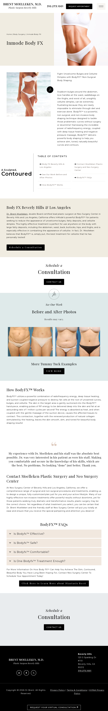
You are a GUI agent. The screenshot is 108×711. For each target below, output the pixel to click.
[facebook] (26, 675)
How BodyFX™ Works (52, 185)
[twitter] (33, 675)
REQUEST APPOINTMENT (79, 6)
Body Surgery (19, 34)
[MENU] (101, 6)
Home (9, 34)
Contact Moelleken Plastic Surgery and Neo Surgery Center (89, 167)
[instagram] (19, 675)
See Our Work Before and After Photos (53, 176)
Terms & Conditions (77, 690)
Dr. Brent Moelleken (17, 214)
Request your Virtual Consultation (53, 707)
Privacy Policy (57, 690)
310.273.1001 (55, 6)
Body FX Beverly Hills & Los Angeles (52, 165)
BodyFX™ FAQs (84, 178)
